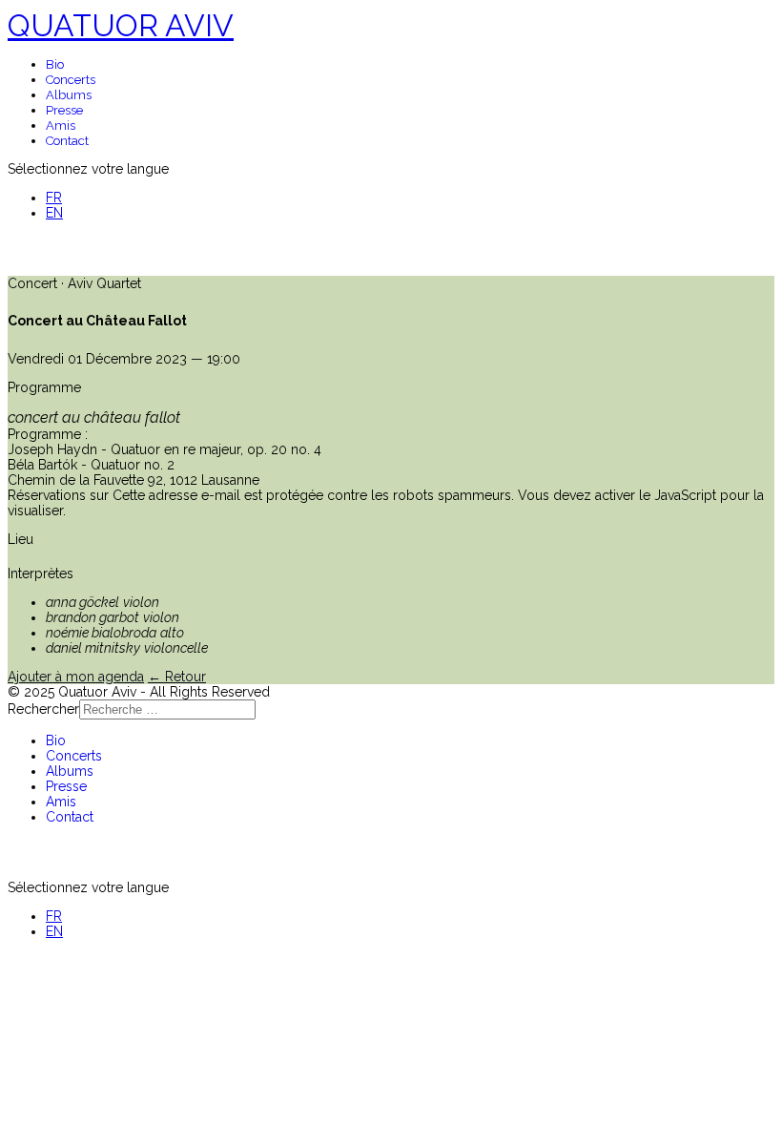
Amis (60, 125)
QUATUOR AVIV (121, 25)
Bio (55, 64)
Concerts (70, 80)
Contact (67, 141)
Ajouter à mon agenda (76, 676)
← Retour (177, 676)
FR (54, 197)
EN (54, 212)
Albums (69, 95)
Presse (64, 110)
